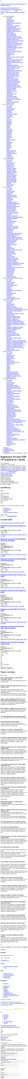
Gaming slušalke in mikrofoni (14, 237)
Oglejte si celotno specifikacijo (8, 473)
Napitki (9, 359)
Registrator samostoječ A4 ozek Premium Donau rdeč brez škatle (13, 539)
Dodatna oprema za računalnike (15, 217)
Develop (9, 135)
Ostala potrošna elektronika (14, 399)
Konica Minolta (11, 139)
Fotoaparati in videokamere (13, 396)
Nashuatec (10, 142)
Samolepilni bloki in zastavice (14, 47)
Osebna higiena (10, 314)
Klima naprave (10, 435)
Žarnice (9, 445)
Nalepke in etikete (12, 46)
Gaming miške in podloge (13, 234)
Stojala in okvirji (11, 169)
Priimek (2, 1065)
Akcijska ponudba (8, 1021)
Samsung (9, 123)
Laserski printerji (11, 150)
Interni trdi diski (11, 256)
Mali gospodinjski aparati (13, 393)
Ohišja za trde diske (11, 276)
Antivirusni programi (12, 211)
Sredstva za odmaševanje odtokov (15, 327)
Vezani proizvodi (8, 509)
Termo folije (10, 116)
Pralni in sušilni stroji (12, 438)
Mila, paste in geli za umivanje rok (15, 347)
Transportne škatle (11, 96)
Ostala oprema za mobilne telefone (15, 424)
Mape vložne (10, 54)
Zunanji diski (10, 275)
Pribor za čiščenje (12, 329)
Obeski (9, 287)
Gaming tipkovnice (11, 236)
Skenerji (9, 154)
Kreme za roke (10, 348)
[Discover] (6, 991)
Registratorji (10, 53)
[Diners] (6, 990)
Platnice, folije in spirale (13, 72)
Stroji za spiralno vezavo (13, 74)
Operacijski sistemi (11, 209)
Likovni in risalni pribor (13, 101)
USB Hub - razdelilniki (12, 226)
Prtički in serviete (11, 377)
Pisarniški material (8, 449)
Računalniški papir (11, 35)
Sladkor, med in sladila (12, 371)
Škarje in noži (10, 69)
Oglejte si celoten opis (6, 474)
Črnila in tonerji (18, 9)
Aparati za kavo (11, 358)
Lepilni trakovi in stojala (13, 67)
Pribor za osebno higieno (13, 350)
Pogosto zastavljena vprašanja (11, 512)
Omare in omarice (11, 168)
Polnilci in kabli (11, 415)
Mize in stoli (10, 167)
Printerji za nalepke (12, 153)
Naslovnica (6, 447)
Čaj (8, 365)
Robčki (9, 336)
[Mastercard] (7, 986)
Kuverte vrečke (11, 50)
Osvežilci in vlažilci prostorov (14, 310)
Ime (1, 1063)
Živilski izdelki (10, 361)
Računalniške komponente (13, 203)
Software (9, 194)
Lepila (9, 63)
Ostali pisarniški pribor (12, 73)
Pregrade (9, 58)
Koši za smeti (10, 184)
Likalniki (9, 433)
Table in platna (11, 165)
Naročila (6, 1017)
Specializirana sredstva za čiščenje (15, 313)
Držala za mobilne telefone (13, 419)
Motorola (6, 1023)
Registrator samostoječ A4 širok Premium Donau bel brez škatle (13, 559)
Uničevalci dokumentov (13, 76)
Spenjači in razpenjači (12, 80)
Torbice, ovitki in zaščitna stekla (14, 422)
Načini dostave (7, 977)
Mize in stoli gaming (12, 175)
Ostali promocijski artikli (13, 298)
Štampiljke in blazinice (12, 65)
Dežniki (9, 291)
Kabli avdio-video (11, 260)
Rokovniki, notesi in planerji (14, 290)
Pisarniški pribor (11, 27)
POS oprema (10, 271)
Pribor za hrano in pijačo (13, 362)
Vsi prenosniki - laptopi (12, 213)
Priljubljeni (11, 12)
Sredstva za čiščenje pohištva (14, 320)
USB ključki (10, 272)
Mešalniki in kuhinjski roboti (14, 430)
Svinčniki (9, 294)
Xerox (9, 134)
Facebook (6, 983)
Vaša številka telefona (6, 1062)
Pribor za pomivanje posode (14, 328)
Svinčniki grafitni (11, 88)
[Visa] (5, 988)
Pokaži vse (3, 1038)
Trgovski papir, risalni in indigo (14, 43)
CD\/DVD (10, 274)
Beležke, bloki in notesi (13, 39)
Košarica (16, 12)
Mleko (8, 367)
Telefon (2, 1076)
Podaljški (9, 266)
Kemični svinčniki (12, 84)
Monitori (9, 198)
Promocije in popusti (8, 9)
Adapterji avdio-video (12, 257)
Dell (8, 149)
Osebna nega (10, 397)
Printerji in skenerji (12, 114)
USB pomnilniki (11, 297)
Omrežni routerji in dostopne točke (15, 267)
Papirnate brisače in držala (13, 335)
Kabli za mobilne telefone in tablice (15, 263)
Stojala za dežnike (11, 177)
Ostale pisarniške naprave (13, 82)
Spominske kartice (11, 416)
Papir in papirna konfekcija (14, 23)
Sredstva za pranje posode (13, 316)
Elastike (9, 100)
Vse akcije (9, 19)
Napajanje (9, 255)
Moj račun (6, 1015)
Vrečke (9, 295)
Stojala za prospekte (12, 179)
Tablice (9, 214)
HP (8, 118)
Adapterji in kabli (11, 205)
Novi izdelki (9, 17)
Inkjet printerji (10, 152)
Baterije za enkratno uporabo (14, 411)
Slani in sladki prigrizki (12, 373)
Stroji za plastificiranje (12, 78)
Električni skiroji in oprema (14, 388)
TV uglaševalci (10, 401)
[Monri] (6, 997)
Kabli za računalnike (12, 262)
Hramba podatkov (11, 207)
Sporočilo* (3, 1068)
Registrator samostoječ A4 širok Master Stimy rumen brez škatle (13, 627)
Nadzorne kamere (11, 443)
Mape (8, 55)
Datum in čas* (4, 1074)
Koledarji (9, 289)
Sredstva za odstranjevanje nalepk (15, 343)
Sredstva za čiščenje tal (12, 319)
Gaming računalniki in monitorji (14, 233)
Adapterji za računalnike (13, 259)
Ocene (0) (6, 511)
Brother (9, 122)
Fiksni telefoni (10, 408)
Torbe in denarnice (11, 293)
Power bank (10, 418)
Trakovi (9, 115)
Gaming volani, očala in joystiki (15, 238)
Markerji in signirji (12, 91)
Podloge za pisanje (12, 93)
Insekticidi (9, 312)
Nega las (9, 441)
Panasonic (9, 146)
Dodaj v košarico (12, 471)
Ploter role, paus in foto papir (14, 44)
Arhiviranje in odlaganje (13, 25)
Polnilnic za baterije (11, 414)
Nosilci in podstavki (12, 171)
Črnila (9, 111)
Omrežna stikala (11, 268)
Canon (9, 119)
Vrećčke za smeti (11, 332)
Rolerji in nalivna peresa (13, 85)
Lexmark (9, 120)
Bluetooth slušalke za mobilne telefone (16, 420)
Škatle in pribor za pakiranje (14, 31)
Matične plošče (10, 248)
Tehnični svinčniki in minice (14, 86)
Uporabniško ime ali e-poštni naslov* (9, 1053)
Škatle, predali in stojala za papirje (15, 57)
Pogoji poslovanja (8, 973)
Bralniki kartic (10, 229)
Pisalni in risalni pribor (13, 29)
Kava (8, 366)
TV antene (9, 403)
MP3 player (10, 442)
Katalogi (9, 8)
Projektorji (10, 232)
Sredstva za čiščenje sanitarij (14, 317)
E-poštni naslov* (5, 1043)
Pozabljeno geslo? (5, 1059)
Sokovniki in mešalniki (13, 428)
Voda (8, 370)
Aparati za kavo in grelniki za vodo (15, 431)
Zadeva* (3, 1072)
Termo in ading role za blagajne (15, 38)
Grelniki (9, 437)
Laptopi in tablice (12, 195)
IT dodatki (10, 199)
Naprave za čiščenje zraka (13, 434)
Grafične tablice (11, 222)
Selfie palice (10, 423)
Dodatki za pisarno (12, 172)
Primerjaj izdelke (5, 12)
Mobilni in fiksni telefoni (13, 386)
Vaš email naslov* (5, 1060)
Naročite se (3, 949)
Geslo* (2, 1056)
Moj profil (6, 1016)
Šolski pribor (10, 32)
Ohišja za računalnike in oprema (14, 249)
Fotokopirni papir (11, 34)
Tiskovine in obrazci (12, 42)
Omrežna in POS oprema (13, 206)
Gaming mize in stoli (12, 240)
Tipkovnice (10, 230)
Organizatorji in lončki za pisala (14, 70)
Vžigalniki (10, 286)
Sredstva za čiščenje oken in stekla (15, 321)
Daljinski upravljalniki (12, 405)
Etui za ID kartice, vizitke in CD (15, 66)
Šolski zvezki (10, 103)
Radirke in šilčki (11, 89)
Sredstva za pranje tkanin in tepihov (15, 323)
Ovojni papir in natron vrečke (14, 36)
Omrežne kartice (11, 270)
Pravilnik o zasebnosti (9, 975)
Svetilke (9, 183)
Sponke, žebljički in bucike (13, 61)
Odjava (5, 1019)
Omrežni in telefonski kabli (13, 264)
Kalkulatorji (10, 77)
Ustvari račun (13, 1059)
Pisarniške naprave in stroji (14, 28)
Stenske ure (10, 186)
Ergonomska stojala (11, 180)
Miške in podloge (11, 221)
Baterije (9, 389)
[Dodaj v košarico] (7, 533)
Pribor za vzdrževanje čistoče (14, 308)
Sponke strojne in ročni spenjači (15, 59)
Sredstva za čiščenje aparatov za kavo (16, 344)
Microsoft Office (11, 210)
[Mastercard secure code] (10, 994)
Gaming (9, 200)
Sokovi (9, 369)
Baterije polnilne (11, 412)
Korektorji (10, 95)
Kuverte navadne (11, 48)
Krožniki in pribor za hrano (14, 376)
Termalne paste (10, 251)
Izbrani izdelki (10, 21)
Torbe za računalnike (12, 215)
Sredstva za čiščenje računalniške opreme (17, 342)
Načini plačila (7, 976)
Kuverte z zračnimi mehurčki (14, 51)
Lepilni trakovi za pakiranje (14, 99)
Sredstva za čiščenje (12, 306)
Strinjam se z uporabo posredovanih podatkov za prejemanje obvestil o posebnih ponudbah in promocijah (14, 1045)
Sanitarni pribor (10, 331)
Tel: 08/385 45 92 (5, 960)
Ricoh (8, 126)
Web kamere (10, 225)
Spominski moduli (11, 253)
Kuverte (9, 24)
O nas (17, 8)
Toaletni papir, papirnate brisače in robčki (17, 309)
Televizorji (10, 400)
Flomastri (9, 92)
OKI (8, 138)
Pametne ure (10, 392)
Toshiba (9, 143)
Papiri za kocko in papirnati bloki (15, 40)
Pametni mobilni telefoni (13, 407)
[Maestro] (6, 987)
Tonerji (9, 112)
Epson (9, 124)
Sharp (9, 148)
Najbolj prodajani (11, 20)
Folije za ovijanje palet (12, 97)
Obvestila (13, 8)
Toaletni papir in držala (13, 333)
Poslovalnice (4, 8)
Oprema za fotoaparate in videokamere (16, 439)
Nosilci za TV (10, 404)
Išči (16, 10)
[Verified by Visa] (8, 993)
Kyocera (9, 137)
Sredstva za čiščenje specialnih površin (16, 340)
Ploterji (9, 245)
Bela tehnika (10, 395)
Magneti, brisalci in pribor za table (15, 62)
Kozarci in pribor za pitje (13, 374)
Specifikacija (7, 508)
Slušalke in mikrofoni (12, 228)
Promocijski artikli (12, 285)
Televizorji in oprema (12, 385)
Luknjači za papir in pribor (13, 81)
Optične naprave (11, 252)
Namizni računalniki (12, 196)
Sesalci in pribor (11, 427)
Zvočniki (9, 224)
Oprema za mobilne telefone (14, 390)
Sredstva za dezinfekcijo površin (14, 346)
